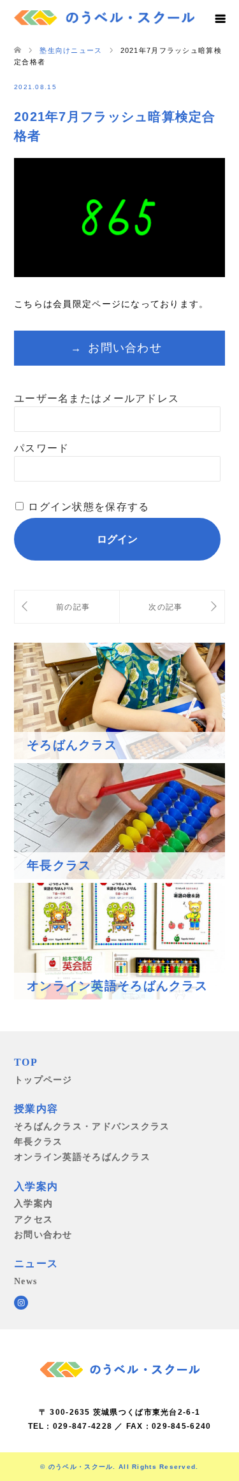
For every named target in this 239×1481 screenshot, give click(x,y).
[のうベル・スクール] (104, 16)
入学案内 (33, 1203)
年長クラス (38, 1141)
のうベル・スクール (80, 1466)
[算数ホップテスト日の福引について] (67, 606)
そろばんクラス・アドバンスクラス (92, 1126)
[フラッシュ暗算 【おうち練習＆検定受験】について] (172, 606)
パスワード (41, 448)
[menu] (220, 19)
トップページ (43, 1080)
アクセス (33, 1219)
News (25, 1281)
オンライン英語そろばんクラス (82, 1157)
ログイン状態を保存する (88, 506)
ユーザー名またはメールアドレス (96, 398)
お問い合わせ (125, 347)
